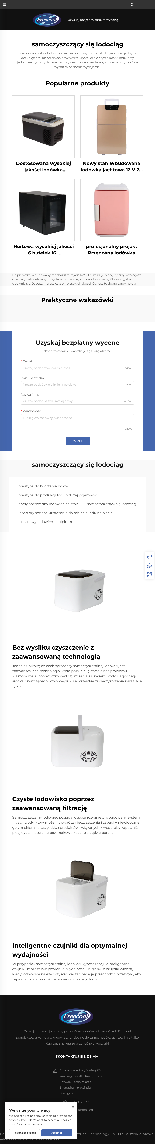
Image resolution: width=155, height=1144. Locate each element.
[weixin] (149, 574)
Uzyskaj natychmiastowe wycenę (93, 20)
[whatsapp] (149, 565)
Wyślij (77, 441)
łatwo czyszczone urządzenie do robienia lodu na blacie (66, 513)
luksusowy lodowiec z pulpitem (45, 522)
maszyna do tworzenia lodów (43, 486)
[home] (48, 19)
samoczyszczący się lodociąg (111, 504)
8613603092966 (81, 1102)
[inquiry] (149, 556)
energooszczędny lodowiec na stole (49, 504)
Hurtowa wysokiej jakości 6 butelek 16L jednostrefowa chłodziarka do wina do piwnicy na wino (43, 250)
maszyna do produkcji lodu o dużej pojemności (59, 495)
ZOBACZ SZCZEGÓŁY (43, 126)
